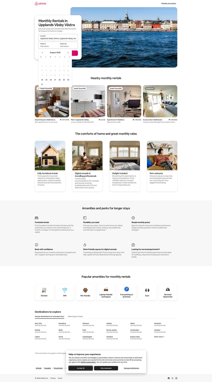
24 (42, 80)
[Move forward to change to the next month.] (68, 52)
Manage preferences (131, 368)
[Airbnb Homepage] (40, 3)
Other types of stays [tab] (75, 316)
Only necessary (106, 368)
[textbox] (48, 46)
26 (51, 80)
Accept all (80, 368)
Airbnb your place (168, 3)
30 (68, 80)
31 (42, 84)
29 (64, 80)
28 (59, 80)
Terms (60, 378)
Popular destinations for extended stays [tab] (49, 316)
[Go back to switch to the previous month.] (42, 52)
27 (55, 80)
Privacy (53, 378)
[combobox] (58, 38)
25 (46, 80)
